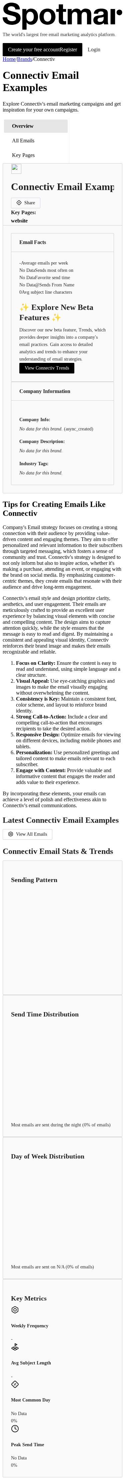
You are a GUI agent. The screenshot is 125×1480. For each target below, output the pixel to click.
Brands (24, 59)
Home (9, 59)
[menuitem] (36, 126)
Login (94, 49)
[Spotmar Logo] (62, 28)
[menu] (36, 140)
